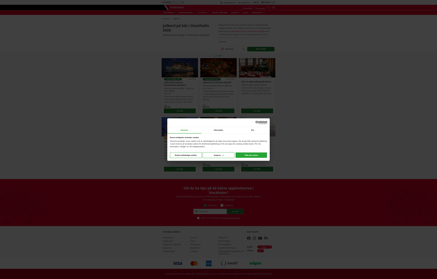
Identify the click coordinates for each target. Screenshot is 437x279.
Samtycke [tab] (184, 130)
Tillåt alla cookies (251, 155)
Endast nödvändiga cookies (186, 155)
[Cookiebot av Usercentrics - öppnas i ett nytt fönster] (257, 122)
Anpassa (217, 155)
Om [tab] (252, 130)
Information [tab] (218, 130)
